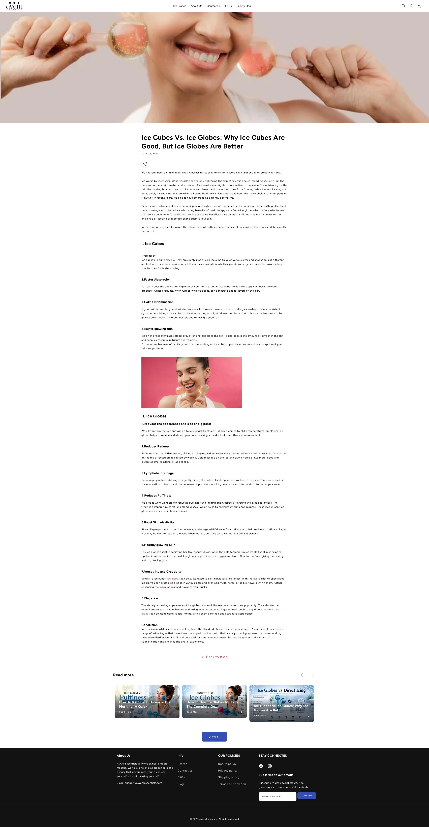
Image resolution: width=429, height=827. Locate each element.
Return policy (227, 763)
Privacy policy (228, 770)
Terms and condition (232, 784)
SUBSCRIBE (306, 795)
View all (215, 737)
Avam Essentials (208, 819)
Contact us (185, 770)
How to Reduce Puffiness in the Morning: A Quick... (144, 704)
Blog (181, 784)
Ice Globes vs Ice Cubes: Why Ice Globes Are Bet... (281, 708)
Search (182, 763)
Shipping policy (228, 777)
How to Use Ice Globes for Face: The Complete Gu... (213, 704)
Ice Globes (179, 214)
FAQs (181, 777)
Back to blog (217, 657)
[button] (404, 6)
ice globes (280, 453)
